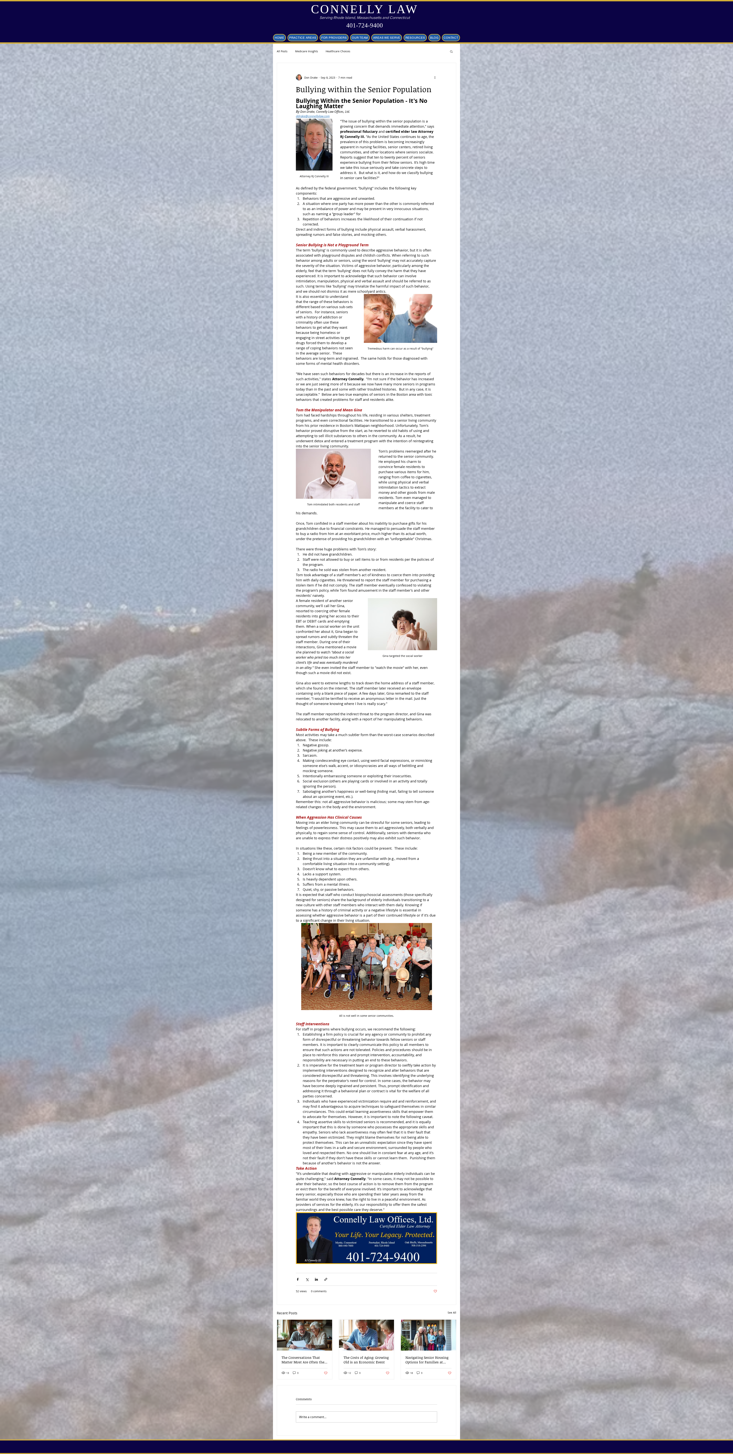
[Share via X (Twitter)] (307, 1279)
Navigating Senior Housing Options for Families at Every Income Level (426, 1359)
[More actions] (435, 77)
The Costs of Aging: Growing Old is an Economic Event (366, 1359)
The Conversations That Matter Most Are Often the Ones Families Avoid (303, 1359)
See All (452, 1312)
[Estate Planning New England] (304, 1335)
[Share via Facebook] (297, 1279)
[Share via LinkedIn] (316, 1279)
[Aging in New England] (366, 1335)
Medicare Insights (306, 51)
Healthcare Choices (338, 51)
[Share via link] (326, 1279)
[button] (451, 51)
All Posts (282, 51)
